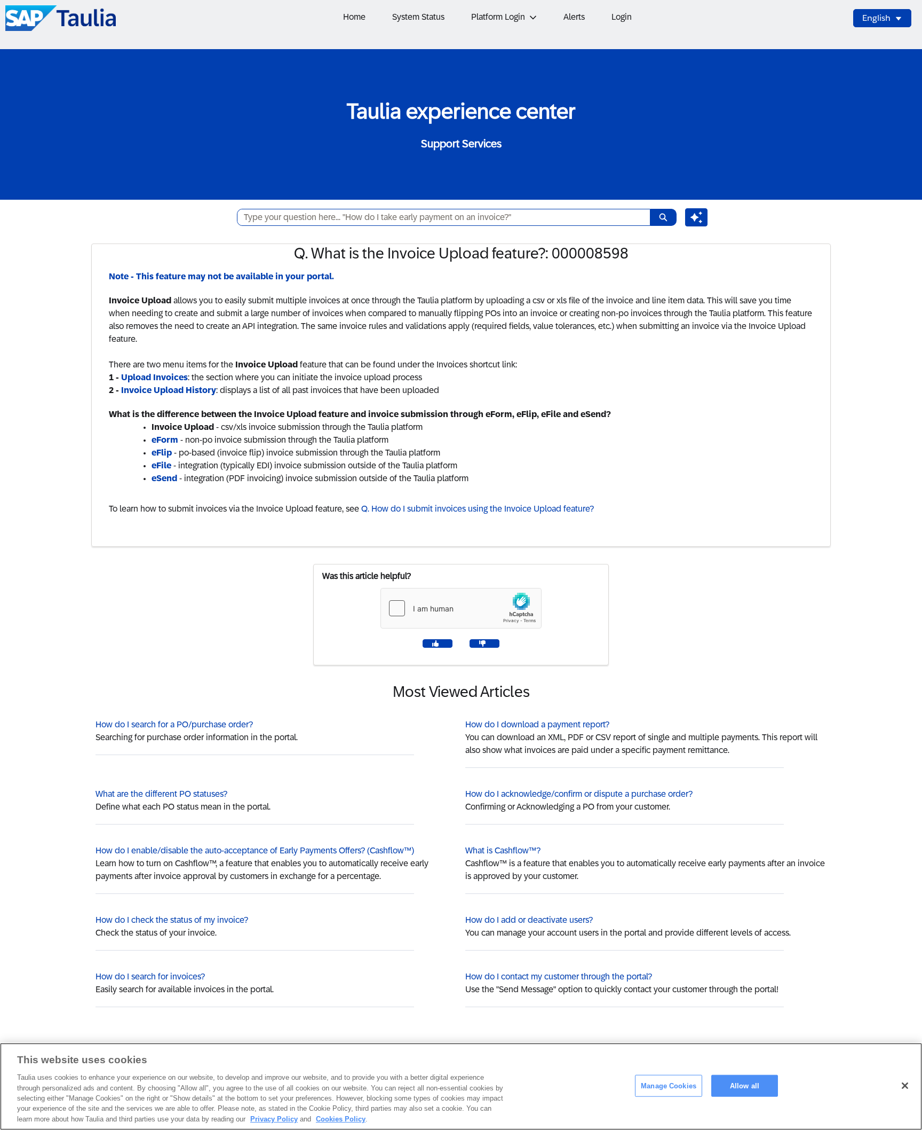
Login (621, 16)
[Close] (905, 1085)
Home (354, 16)
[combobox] (439, 217)
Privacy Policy (274, 1119)
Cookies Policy (340, 1119)
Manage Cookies (668, 1085)
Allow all (744, 1085)
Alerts (574, 16)
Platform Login (498, 16)
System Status (418, 16)
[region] (461, 1086)
